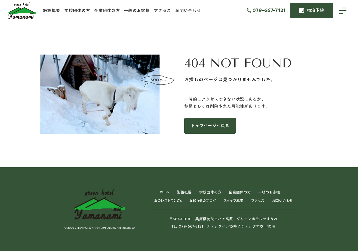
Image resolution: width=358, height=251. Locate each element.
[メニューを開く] (343, 10)
